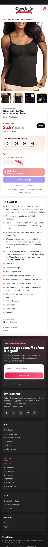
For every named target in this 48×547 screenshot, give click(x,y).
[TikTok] (34, 412)
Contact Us (8, 508)
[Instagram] (20, 412)
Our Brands (8, 441)
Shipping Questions (11, 501)
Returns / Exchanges (12, 505)
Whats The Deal (10, 486)
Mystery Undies (10, 449)
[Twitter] (13, 412)
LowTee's (7, 445)
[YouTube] (27, 412)
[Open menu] (3, 10)
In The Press (9, 467)
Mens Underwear (10, 434)
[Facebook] (6, 412)
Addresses (8, 527)
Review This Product (10, 117)
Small (13, 162)
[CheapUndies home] (24, 10)
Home (4, 19)
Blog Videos (8, 475)
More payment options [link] (24, 185)
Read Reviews (9, 471)
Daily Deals (8, 430)
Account (7, 523)
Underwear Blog (10, 479)
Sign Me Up (24, 375)
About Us (7, 464)
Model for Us (9, 482)
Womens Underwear (12, 438)
